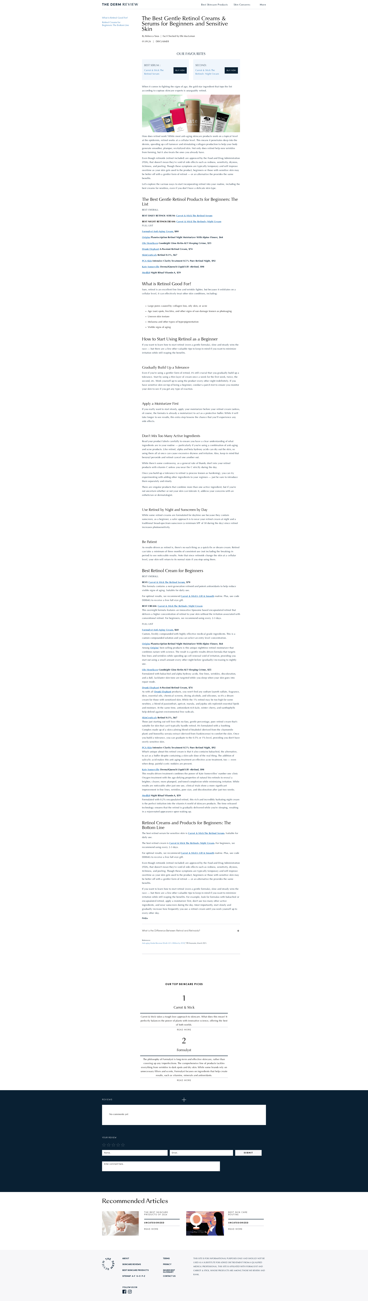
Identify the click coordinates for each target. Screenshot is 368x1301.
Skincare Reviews (131, 1264)
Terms (166, 1259)
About (125, 1259)
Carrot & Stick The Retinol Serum (194, 216)
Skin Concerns (242, 5)
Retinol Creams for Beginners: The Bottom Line (115, 24)
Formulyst (184, 1050)
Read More (184, 1030)
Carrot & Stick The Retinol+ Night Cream (198, 222)
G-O (138, 1276)
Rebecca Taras (152, 36)
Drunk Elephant (162, 692)
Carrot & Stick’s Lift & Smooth (197, 596)
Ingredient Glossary (169, 1271)
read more (151, 1229)
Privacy (167, 1264)
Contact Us (169, 1276)
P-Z (143, 1276)
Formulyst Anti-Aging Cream (157, 630)
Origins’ (154, 648)
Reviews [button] (107, 1100)
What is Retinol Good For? (115, 18)
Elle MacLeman (187, 36)
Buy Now (180, 70)
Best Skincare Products (214, 5)
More (263, 5)
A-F (133, 1276)
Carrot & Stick (184, 1007)
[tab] (191, 931)
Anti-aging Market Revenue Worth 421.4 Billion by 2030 (163, 943)
